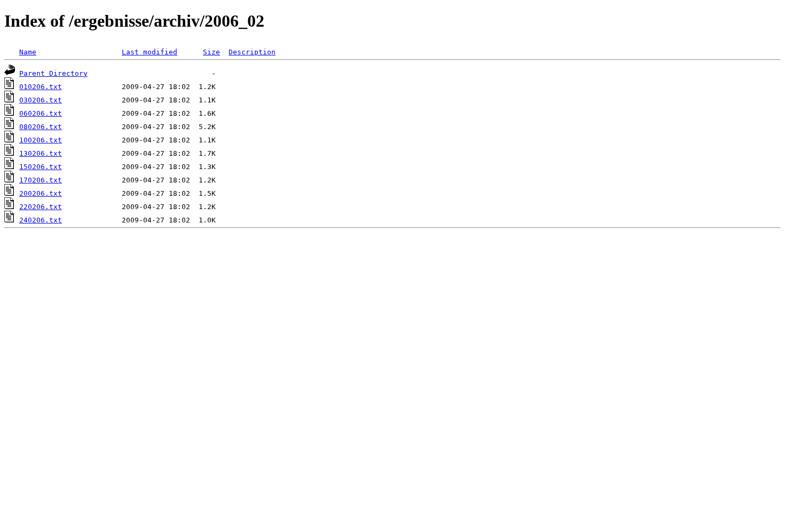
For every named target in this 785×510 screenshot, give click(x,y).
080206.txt (40, 127)
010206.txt (40, 87)
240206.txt (40, 220)
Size (211, 52)
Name (27, 52)
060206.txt (40, 113)
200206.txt (40, 193)
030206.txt (40, 100)
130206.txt (40, 153)
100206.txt (40, 140)
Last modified (149, 52)
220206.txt (40, 207)
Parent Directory (53, 73)
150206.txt (40, 167)
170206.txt (40, 180)
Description (252, 52)
